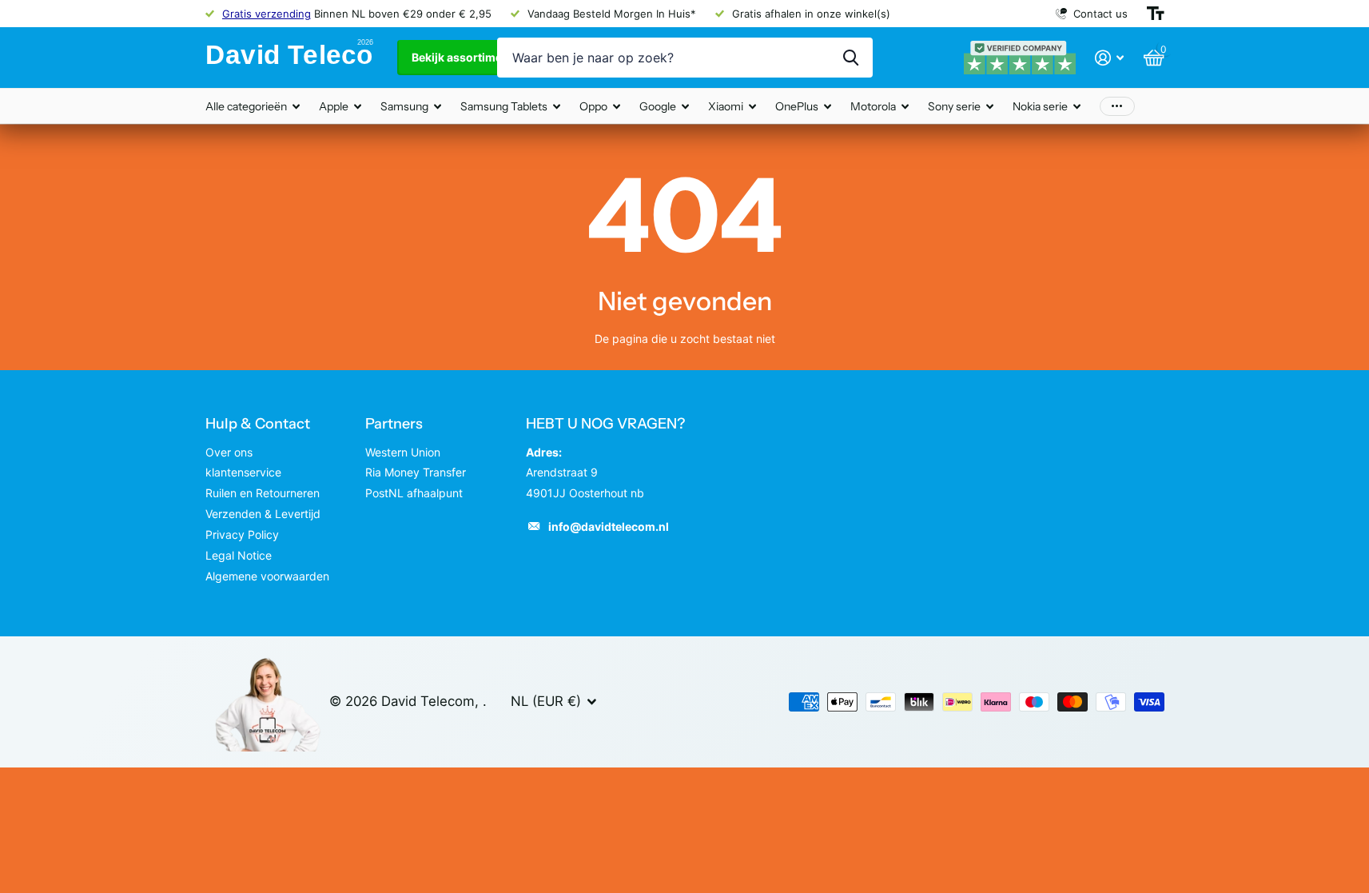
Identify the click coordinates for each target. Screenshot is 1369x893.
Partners (394, 424)
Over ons (229, 452)
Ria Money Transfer (415, 472)
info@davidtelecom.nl (608, 526)
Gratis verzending (266, 13)
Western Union (402, 452)
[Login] (1109, 58)
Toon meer (1117, 106)
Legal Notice (238, 555)
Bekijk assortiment (463, 57)
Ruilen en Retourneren (262, 493)
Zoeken (851, 58)
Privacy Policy (242, 534)
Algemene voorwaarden (267, 576)
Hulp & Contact (257, 424)
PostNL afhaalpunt (414, 493)
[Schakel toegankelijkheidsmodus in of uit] (1155, 13)
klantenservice (243, 472)
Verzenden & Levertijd (262, 513)
